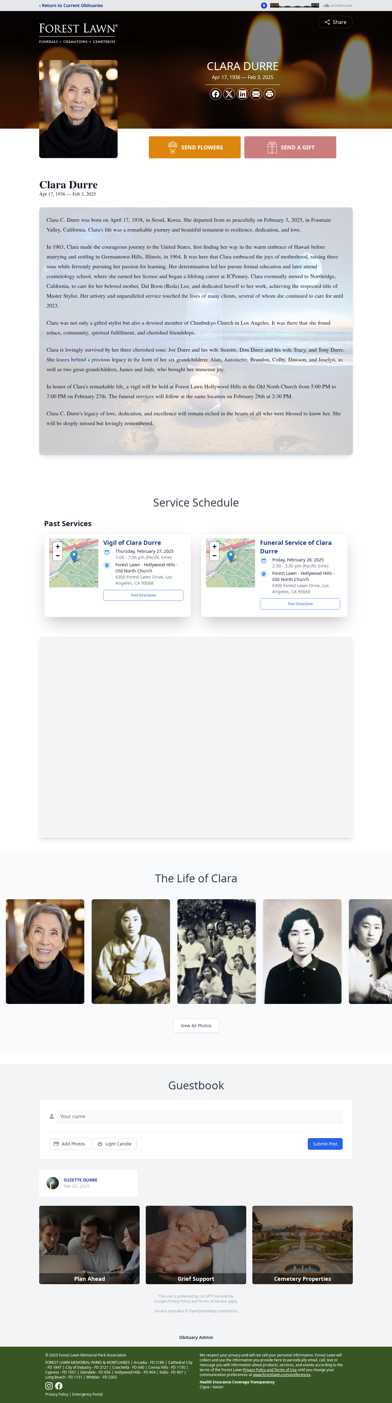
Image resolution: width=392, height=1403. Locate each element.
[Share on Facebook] (215, 94)
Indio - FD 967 (171, 1372)
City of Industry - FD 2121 (87, 1367)
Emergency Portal (87, 1394)
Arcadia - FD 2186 (149, 1362)
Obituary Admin (196, 1337)
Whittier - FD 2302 (101, 1377)
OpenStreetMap (202, 1311)
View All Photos (196, 1025)
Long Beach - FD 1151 (63, 1377)
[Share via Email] (256, 94)
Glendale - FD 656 (95, 1372)
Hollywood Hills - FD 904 (135, 1372)
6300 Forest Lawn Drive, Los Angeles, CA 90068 (143, 580)
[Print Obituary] (269, 94)
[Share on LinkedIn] (242, 94)
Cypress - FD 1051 (60, 1372)
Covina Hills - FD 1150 (166, 1367)
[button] (74, 556)
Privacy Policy (178, 1301)
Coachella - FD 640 (128, 1367)
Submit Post (325, 1144)
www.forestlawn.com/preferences (282, 1374)
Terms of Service (212, 1301)
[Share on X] (229, 94)
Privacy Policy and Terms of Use (270, 1369)
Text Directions (143, 595)
